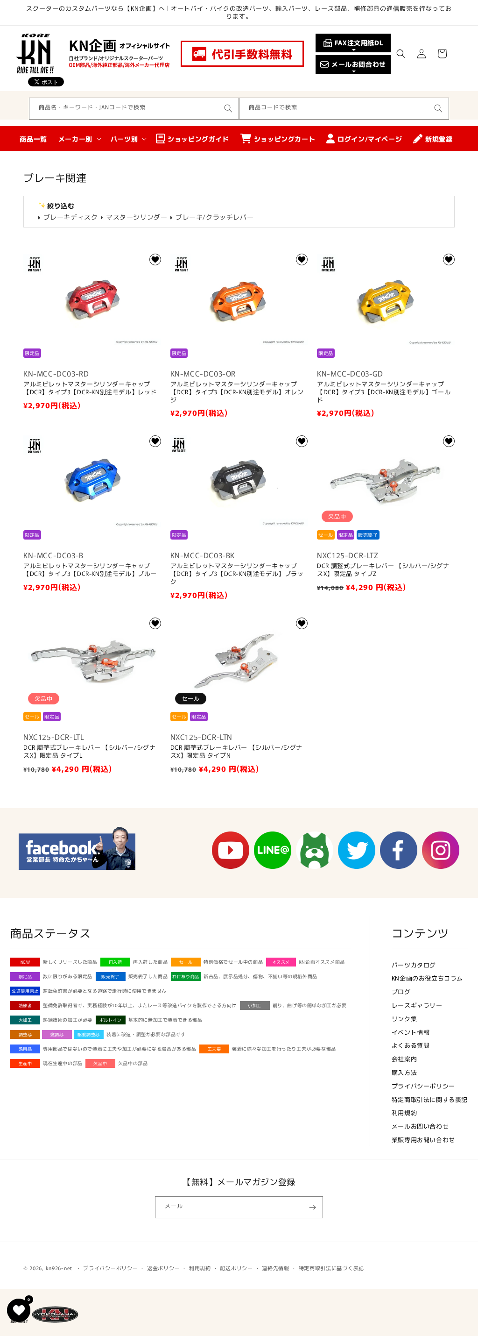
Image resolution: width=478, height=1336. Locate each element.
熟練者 (25, 1005)
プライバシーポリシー (423, 1085)
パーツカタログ (414, 964)
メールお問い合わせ (420, 1126)
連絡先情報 (275, 1268)
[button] (401, 53)
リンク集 (404, 1018)
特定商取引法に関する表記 (430, 1099)
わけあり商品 (185, 977)
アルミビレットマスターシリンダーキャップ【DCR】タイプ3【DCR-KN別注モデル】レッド (90, 388)
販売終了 (110, 977)
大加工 (25, 1020)
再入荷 (115, 962)
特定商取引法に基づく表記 (331, 1268)
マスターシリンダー (136, 216)
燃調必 (57, 1034)
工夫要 (214, 1049)
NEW (25, 962)
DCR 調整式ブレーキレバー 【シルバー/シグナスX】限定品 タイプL (89, 752)
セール (186, 962)
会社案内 (404, 1058)
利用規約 (404, 1112)
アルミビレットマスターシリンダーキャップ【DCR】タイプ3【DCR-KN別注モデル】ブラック (237, 574)
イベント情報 (411, 1032)
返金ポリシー (163, 1268)
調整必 (25, 1034)
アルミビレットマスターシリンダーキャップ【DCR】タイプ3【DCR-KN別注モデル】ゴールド (383, 392)
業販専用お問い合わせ (423, 1139)
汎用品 (25, 1049)
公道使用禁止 (25, 991)
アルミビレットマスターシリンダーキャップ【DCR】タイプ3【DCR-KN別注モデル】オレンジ (237, 392)
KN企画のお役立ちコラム (427, 978)
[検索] (228, 108)
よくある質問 (411, 1045)
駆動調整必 (88, 1034)
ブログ (401, 991)
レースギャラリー (417, 1005)
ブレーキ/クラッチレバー (214, 216)
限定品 (25, 977)
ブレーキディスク (70, 216)
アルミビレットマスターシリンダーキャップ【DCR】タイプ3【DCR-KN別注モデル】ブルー (90, 570)
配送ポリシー (236, 1268)
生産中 (25, 1063)
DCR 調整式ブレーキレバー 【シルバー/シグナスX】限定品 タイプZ (383, 570)
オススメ (281, 962)
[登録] (312, 1207)
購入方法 (404, 1072)
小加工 (254, 1005)
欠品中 (100, 1063)
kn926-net (59, 1268)
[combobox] (134, 108)
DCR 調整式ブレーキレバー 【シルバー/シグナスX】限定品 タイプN (236, 752)
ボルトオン (110, 1020)
